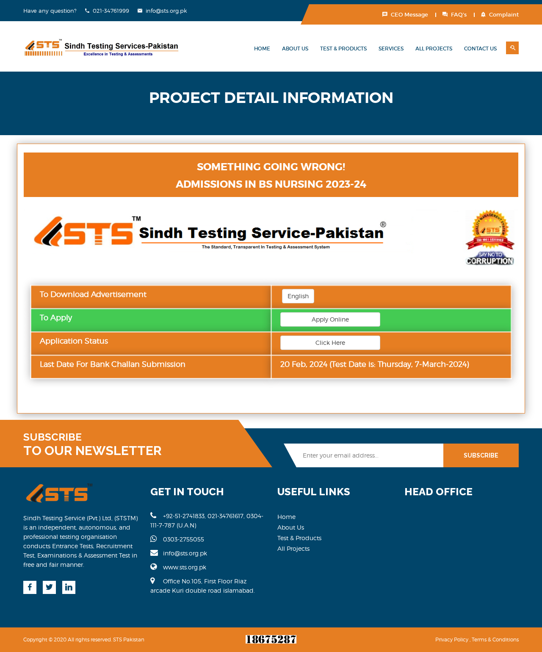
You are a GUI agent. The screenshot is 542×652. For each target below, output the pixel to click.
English (298, 296)
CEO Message (409, 14)
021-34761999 (111, 10)
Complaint (504, 14)
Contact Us (480, 48)
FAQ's (459, 14)
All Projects (433, 48)
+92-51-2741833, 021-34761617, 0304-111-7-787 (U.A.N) (206, 520)
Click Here (330, 342)
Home (262, 48)
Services (391, 48)
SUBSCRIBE (481, 455)
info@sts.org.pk (166, 10)
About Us (290, 527)
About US (295, 48)
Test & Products (343, 48)
